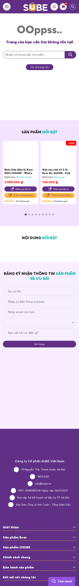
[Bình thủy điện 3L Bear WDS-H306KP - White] (20, 155)
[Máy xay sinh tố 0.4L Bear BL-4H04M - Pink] (58, 155)
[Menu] (7, 7)
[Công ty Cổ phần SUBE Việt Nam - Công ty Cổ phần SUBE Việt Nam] (35, 6)
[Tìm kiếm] (73, 7)
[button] (26, 214)
